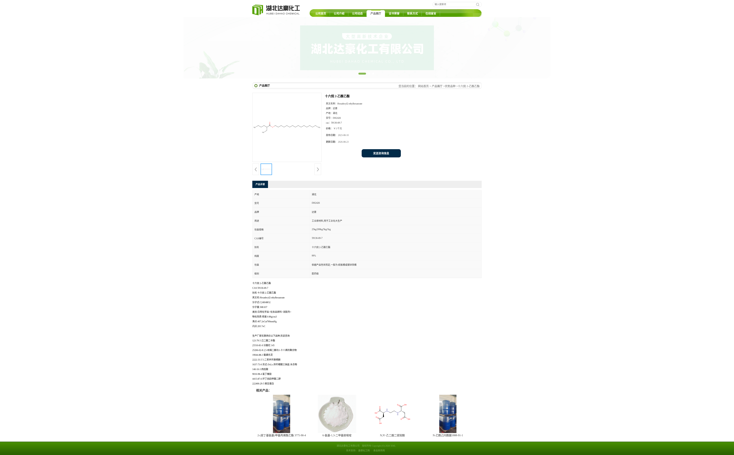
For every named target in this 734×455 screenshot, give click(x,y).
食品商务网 (379, 450)
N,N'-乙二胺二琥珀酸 (392, 435)
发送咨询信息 (381, 153)
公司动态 (357, 13)
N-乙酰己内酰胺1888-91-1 (448, 435)
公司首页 (320, 13)
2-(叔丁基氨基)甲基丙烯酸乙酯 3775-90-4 (281, 435)
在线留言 (430, 13)
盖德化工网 (364, 450)
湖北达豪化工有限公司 (348, 445)
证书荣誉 (394, 13)
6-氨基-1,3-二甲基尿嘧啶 (337, 435)
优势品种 (450, 86)
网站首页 (423, 86)
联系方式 (412, 13)
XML (393, 445)
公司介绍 (339, 13)
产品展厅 (375, 13)
